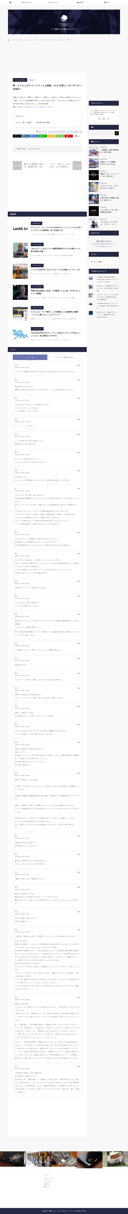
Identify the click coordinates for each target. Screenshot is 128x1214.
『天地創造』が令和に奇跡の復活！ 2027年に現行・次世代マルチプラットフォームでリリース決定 (108, 279)
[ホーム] (10, 2)
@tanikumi (20, 116)
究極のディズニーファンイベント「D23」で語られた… (109, 175)
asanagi (24, 148)
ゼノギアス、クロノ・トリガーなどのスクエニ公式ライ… (109, 187)
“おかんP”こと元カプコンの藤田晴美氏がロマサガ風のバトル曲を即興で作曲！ (56, 250)
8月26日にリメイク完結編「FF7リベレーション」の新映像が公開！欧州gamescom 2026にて (107, 315)
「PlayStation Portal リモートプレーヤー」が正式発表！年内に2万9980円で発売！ (107, 306)
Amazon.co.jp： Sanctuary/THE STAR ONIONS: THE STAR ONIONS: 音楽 (60, 133)
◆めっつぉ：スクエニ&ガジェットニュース (62, 1211)
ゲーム (113, 244)
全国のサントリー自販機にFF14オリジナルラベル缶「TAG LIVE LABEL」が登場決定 (108, 288)
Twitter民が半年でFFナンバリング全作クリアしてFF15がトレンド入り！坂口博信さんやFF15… (56, 334)
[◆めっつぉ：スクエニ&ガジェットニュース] (64, 33)
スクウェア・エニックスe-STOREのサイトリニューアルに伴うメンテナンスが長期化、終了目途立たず (56, 228)
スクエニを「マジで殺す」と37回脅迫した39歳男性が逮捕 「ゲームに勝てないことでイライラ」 (55, 313)
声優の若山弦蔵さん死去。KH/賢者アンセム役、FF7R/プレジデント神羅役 (55, 292)
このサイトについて (26, 2)
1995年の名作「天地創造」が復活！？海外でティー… (109, 199)
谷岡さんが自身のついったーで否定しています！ (35, 107)
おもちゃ (109, 246)
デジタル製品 (100, 246)
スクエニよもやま (20, 80)
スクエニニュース (53, 2)
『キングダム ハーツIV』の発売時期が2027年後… (109, 211)
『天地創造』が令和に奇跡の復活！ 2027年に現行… (109, 151)
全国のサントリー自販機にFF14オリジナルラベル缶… (108, 163)
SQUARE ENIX (36, 223)
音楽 (103, 244)
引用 (78, 365)
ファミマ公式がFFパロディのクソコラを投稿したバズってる (55, 270)
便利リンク (107, 2)
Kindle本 (97, 244)
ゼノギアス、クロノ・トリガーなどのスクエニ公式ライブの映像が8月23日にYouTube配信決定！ (107, 297)
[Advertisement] (64, 58)
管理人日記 (80, 2)
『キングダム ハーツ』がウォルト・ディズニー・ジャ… (109, 223)
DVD (108, 244)
